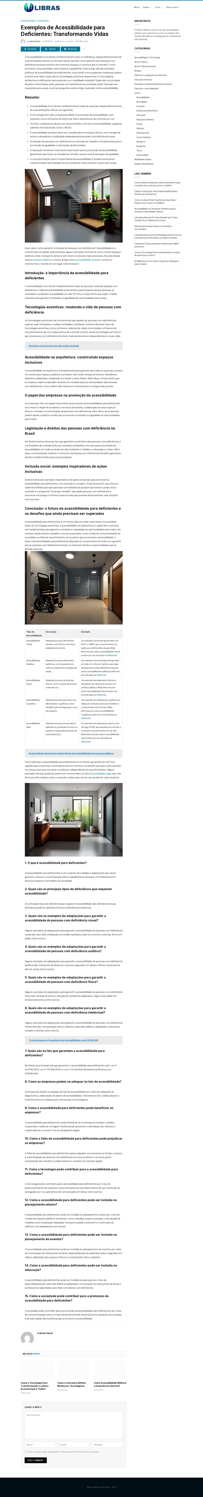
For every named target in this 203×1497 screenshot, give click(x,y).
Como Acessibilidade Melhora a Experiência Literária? (110, 1384)
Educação (141, 115)
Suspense (141, 146)
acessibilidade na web (87, 259)
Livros (157, 7)
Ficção (139, 124)
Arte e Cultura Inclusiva (145, 66)
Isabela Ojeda (34, 41)
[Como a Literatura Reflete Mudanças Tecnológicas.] (73, 1370)
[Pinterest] (11, 85)
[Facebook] (11, 64)
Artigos (146, 7)
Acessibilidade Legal (100, 773)
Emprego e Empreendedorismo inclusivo (153, 84)
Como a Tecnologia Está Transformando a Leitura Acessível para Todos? (34, 1385)
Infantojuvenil (142, 133)
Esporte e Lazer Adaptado (147, 88)
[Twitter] (11, 71)
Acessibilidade (143, 97)
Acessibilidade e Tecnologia (35, 21)
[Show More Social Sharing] (83, 49)
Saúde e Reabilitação (144, 164)
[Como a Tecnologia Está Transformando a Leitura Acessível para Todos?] (37, 1370)
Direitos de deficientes (147, 110)
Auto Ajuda (141, 102)
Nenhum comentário (65, 41)
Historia (140, 128)
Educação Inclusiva (143, 79)
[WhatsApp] (11, 92)
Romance (140, 141)
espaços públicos (42, 259)
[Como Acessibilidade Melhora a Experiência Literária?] (110, 1370)
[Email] (11, 99)
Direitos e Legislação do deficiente (151, 75)
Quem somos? (172, 7)
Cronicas (140, 106)
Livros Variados (143, 137)
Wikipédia (112, 655)
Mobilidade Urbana (143, 159)
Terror (139, 150)
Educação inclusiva (145, 119)
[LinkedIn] (11, 78)
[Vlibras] (41, 7)
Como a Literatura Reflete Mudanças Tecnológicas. (71, 1384)
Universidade (142, 155)
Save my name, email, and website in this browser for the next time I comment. (64, 1452)
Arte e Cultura (141, 62)
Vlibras (136, 7)
